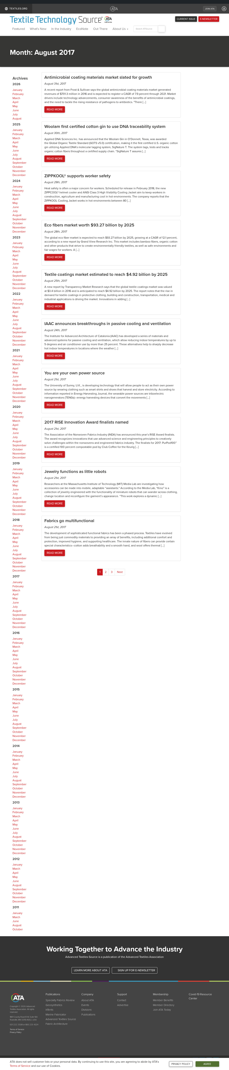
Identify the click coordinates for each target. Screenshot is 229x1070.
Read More (55, 109)
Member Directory (163, 1005)
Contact (121, 1000)
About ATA (87, 1000)
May (15, 106)
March (16, 98)
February (18, 94)
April (15, 102)
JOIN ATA (210, 9)
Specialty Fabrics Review (60, 1000)
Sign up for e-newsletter (136, 970)
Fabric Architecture (57, 1023)
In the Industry (61, 29)
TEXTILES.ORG (18, 8)
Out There (100, 29)
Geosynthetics (54, 1005)
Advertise (122, 1005)
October (18, 167)
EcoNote (82, 29)
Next (120, 572)
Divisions (86, 1009)
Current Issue (186, 19)
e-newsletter (209, 19)
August (17, 118)
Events (85, 1005)
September (19, 163)
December (19, 175)
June (16, 110)
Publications (88, 1014)
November (19, 171)
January (17, 90)
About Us (119, 29)
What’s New (38, 29)
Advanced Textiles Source (61, 1019)
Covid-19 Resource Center (200, 996)
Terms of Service (20, 1066)
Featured (18, 29)
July (15, 114)
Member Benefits (163, 1000)
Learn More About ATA (90, 970)
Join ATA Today (162, 1009)
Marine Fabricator (56, 1014)
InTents (49, 1009)
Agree (207, 1064)
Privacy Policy (180, 1064)
